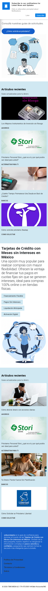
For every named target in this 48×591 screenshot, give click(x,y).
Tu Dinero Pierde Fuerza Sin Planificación (18, 480)
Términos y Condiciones (14, 567)
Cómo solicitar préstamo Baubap (14, 230)
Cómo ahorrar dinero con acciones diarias (18, 410)
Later (27, 15)
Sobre (6, 571)
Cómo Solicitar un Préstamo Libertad (16, 513)
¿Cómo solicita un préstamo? (18, 31)
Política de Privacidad (13, 560)
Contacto (8, 563)
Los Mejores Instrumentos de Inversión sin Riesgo (22, 124)
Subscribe (40, 15)
